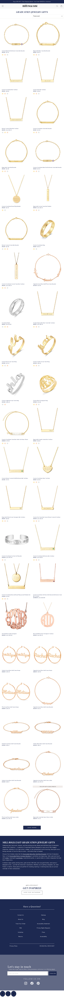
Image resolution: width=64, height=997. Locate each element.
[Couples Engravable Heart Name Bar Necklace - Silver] (39, 327)
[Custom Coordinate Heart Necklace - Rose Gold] (36, 482)
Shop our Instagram (32, 892)
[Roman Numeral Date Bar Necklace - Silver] (2, 132)
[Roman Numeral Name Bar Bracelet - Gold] (5, 249)
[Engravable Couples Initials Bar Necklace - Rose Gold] (36, 443)
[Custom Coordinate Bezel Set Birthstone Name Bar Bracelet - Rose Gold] (36, 171)
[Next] (13, 994)
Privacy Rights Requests (43, 928)
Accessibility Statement (43, 923)
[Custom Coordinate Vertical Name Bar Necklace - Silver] (7, 288)
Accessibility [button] (43, 936)
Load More (32, 827)
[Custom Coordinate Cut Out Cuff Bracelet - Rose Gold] (2, 560)
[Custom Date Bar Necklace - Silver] (39, 93)
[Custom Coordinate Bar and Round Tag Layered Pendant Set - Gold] (2, 599)
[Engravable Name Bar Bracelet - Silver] (7, 171)
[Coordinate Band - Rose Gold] (7, 327)
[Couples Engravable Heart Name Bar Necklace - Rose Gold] (36, 327)
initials (7, 858)
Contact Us (21, 915)
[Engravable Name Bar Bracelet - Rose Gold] (5, 171)
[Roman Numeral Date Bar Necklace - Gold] (5, 132)
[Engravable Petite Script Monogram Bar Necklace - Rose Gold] (5, 521)
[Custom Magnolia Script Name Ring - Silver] (2, 404)
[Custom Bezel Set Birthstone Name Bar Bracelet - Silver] (7, 55)
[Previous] (2, 994)
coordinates (19, 858)
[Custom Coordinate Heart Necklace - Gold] (34, 482)
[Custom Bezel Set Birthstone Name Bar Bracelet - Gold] (2, 55)
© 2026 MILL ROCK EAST (47, 946)
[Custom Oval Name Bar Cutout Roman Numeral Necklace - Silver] (39, 521)
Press (43, 932)
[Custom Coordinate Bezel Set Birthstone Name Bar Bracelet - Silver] (39, 171)
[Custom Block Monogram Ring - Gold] (34, 404)
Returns (20, 936)
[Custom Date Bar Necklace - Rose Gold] (36, 93)
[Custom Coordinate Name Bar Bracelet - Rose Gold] (36, 132)
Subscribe (53, 973)
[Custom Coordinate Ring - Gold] (34, 249)
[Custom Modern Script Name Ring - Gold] (34, 365)
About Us (20, 919)
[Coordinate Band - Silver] (2, 327)
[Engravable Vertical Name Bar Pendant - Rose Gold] (36, 210)
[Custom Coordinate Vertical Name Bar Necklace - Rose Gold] (5, 288)
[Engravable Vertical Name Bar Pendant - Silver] (39, 210)
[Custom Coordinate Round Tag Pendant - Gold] (2, 210)
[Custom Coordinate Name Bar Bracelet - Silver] (39, 132)
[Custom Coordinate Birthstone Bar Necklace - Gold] (34, 560)
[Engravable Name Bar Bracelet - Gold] (2, 171)
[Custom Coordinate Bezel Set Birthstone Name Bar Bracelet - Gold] (34, 171)
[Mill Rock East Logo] (29, 6)
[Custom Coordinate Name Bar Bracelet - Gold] (34, 132)
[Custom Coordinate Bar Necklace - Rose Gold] (5, 93)
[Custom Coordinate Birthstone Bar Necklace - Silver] (39, 560)
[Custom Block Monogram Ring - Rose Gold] (36, 404)
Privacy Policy (13, 946)
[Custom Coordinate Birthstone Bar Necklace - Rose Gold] (36, 560)
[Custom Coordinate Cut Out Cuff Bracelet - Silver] (5, 560)
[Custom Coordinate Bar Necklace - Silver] (7, 93)
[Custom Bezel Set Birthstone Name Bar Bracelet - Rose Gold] (5, 55)
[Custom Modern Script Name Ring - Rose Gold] (36, 365)
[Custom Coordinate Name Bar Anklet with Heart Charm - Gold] (2, 443)
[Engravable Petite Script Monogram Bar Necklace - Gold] (2, 521)
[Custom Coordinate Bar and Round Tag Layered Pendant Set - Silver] (7, 599)
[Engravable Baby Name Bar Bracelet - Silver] (39, 55)
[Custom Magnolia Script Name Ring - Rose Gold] (5, 404)
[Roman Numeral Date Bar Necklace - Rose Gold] (7, 132)
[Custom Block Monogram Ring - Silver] (39, 404)
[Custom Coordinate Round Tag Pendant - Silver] (5, 210)
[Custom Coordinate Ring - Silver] (36, 249)
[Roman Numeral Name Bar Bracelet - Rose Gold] (7, 249)
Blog (43, 919)
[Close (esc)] (8, 993)
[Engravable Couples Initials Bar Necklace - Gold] (34, 443)
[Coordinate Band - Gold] (5, 327)
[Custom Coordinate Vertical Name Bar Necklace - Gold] (2, 288)
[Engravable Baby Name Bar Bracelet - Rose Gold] (36, 55)
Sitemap (43, 915)
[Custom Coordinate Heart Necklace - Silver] (39, 482)
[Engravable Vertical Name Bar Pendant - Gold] (34, 210)
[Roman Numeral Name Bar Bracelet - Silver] (2, 249)
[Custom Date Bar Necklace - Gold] (34, 93)
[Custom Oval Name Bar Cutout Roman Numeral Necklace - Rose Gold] (36, 521)
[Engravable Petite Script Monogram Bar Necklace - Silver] (7, 521)
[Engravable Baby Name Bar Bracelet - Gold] (34, 55)
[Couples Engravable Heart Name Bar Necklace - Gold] (34, 327)
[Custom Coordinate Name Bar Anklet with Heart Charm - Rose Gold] (5, 443)
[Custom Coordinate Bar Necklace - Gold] (2, 93)
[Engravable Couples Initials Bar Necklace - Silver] (39, 443)
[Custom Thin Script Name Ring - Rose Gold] (7, 365)
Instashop (20, 932)
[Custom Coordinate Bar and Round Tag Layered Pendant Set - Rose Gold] (5, 599)
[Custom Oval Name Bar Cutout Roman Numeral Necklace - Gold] (34, 521)
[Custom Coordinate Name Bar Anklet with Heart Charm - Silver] (7, 443)
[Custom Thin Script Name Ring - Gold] (2, 365)
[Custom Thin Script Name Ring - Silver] (5, 365)
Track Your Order (21, 923)
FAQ (20, 928)
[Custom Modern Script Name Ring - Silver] (39, 365)
